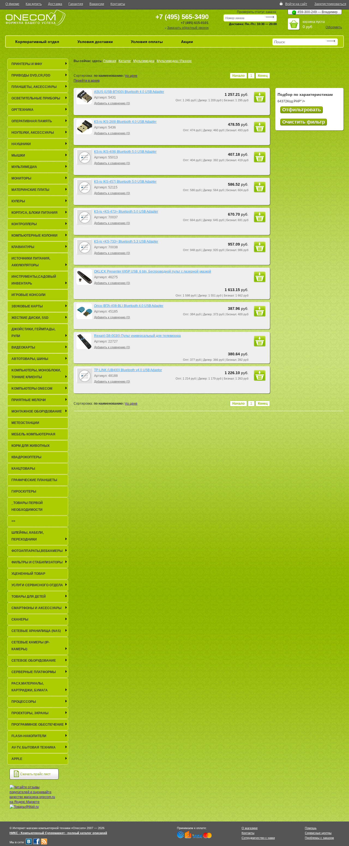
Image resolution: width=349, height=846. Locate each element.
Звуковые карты (27, 306)
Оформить (334, 27)
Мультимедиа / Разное (174, 61)
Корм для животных (30, 446)
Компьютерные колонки (34, 235)
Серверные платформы (33, 672)
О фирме (12, 4)
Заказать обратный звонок (188, 28)
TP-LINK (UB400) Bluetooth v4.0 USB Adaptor (128, 370)
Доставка (55, 4)
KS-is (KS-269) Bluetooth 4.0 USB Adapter (125, 122)
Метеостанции (25, 423)
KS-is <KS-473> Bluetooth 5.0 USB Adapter (126, 211)
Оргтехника (22, 110)
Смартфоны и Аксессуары (36, 608)
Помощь (311, 828)
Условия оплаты (147, 41)
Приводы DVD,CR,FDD (30, 75)
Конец (262, 76)
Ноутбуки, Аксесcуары (32, 133)
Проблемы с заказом (319, 837)
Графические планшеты (34, 480)
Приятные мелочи (28, 400)
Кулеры (18, 201)
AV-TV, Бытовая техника (33, 747)
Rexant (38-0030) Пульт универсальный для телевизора (137, 336)
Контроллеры (24, 224)
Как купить (34, 4)
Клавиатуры (22, 247)
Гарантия (75, 4)
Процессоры (23, 702)
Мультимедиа (143, 61)
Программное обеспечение (37, 724)
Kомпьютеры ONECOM (31, 388)
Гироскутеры (23, 491)
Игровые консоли (28, 295)
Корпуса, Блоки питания (34, 213)
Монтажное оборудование (36, 411)
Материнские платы (30, 190)
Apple (16, 759)
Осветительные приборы (35, 98)
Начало (238, 76)
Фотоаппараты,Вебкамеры (37, 551)
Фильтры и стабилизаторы (37, 562)
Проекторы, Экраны (30, 713)
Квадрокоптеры (26, 457)
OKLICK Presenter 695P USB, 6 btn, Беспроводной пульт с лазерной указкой (152, 271)
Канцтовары (23, 469)
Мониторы (21, 178)
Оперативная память (31, 121)
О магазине (250, 828)
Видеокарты (23, 347)
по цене (131, 76)
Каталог (125, 61)
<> (13, 521)
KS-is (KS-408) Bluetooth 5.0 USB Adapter (125, 152)
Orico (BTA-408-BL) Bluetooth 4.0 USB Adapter (128, 306)
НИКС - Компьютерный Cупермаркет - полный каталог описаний (58, 833)
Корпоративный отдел (37, 41)
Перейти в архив (87, 81)
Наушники (21, 144)
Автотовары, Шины (29, 359)
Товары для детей (28, 596)
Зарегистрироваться (330, 4)
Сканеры (19, 619)
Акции (187, 41)
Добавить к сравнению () (112, 103)
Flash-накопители (28, 736)
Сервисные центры (318, 833)
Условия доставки (95, 41)
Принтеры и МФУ (26, 64)
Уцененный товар (28, 574)
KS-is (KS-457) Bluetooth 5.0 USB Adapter (125, 182)
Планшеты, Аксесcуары (34, 87)
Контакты (117, 4)
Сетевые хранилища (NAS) (36, 631)
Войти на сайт (296, 4)
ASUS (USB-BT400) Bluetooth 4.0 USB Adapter (129, 92)
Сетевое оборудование (33, 660)
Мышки (18, 155)
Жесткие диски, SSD (30, 318)
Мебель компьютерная (33, 434)
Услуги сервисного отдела (37, 585)
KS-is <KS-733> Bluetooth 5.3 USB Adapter (126, 241)
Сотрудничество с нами (258, 837)
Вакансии (96, 4)
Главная (109, 61)
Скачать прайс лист (35, 774)
